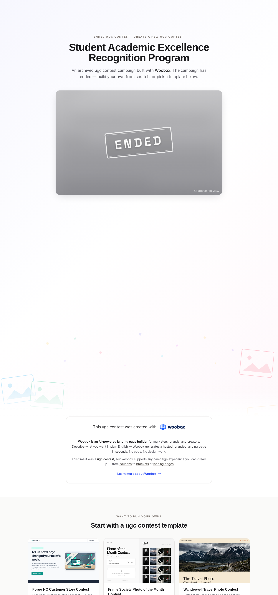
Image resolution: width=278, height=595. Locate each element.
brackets (142, 464)
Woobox (162, 70)
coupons (125, 464)
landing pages (163, 464)
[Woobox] (172, 427)
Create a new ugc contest (159, 36)
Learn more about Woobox (137, 473)
